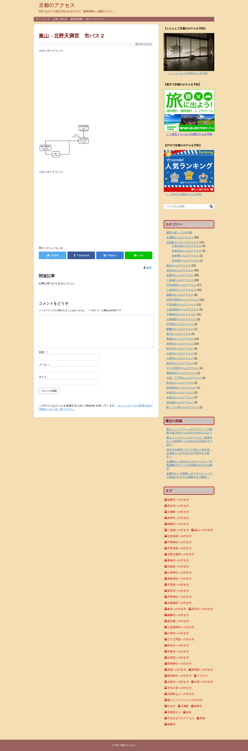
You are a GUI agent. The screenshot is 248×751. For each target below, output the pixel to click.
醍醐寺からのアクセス (179, 329)
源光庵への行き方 (178, 621)
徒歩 (188, 712)
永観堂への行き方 (178, 566)
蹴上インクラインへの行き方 (184, 700)
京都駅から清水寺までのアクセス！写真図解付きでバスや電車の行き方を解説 (189, 465)
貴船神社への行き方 (179, 578)
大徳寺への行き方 (178, 681)
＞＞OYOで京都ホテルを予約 (183, 194)
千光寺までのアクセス (180, 718)
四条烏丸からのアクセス (186, 250)
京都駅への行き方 (178, 511)
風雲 (149, 267)
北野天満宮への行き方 (180, 554)
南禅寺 (198, 706)
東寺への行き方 (176, 609)
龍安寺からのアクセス (179, 363)
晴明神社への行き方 (179, 663)
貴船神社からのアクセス (181, 373)
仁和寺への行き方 (178, 633)
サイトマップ (43, 19)
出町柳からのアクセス (185, 255)
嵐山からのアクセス (178, 265)
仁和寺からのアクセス (179, 358)
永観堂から (174, 712)
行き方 (171, 706)
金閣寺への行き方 (178, 499)
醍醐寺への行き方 (178, 615)
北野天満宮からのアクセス (182, 299)
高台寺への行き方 (202, 609)
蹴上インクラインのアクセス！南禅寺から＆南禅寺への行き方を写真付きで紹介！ (189, 441)
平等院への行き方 (178, 584)
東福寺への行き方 (178, 560)
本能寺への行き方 (178, 651)
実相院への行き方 (202, 669)
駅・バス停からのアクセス (182, 407)
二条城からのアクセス (179, 280)
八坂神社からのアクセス (181, 289)
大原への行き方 (203, 681)
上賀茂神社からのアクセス (182, 309)
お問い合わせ (60, 19)
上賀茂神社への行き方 (180, 627)
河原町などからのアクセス (182, 242)
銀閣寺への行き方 (178, 524)
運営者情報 (76, 19)
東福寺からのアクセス (179, 338)
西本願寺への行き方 (179, 675)
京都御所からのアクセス (181, 319)
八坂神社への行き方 (179, 572)
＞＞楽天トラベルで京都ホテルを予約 (189, 134)
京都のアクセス (57, 5)
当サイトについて (95, 19)
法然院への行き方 (178, 657)
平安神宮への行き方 (179, 548)
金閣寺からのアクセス (179, 275)
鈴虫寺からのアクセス (179, 382)
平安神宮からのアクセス (181, 304)
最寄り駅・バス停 (177, 232)
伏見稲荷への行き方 (179, 536)
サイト (43, 377)
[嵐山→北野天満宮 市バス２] (110, 255)
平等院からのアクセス (179, 324)
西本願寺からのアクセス (181, 387)
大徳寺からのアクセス (179, 353)
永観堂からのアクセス (179, 397)
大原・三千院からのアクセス (183, 378)
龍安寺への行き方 (178, 590)
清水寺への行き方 (178, 505)
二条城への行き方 (178, 530)
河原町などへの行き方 (180, 693)
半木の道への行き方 (179, 687)
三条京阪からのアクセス (186, 245)
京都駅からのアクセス (179, 237)
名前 (43, 352)
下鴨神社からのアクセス (181, 314)
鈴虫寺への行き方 (178, 645)
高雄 (202, 718)
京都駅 (185, 706)
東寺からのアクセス (178, 334)
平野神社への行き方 (179, 596)
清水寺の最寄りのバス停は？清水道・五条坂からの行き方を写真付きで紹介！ (189, 453)
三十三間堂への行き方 (180, 639)
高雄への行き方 (176, 669)
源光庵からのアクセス (179, 402)
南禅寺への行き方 (178, 517)
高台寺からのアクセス (179, 348)
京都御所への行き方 (179, 602)
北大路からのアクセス (185, 260)
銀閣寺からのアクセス (179, 294)
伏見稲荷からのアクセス (181, 285)
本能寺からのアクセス (179, 392)
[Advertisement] (96, 87)
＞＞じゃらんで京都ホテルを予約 (187, 73)
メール (44, 364)
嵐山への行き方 (203, 530)
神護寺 (171, 724)
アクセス (202, 675)
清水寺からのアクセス (179, 270)
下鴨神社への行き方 (179, 542)
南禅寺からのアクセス (179, 343)
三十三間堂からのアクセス (182, 368)
